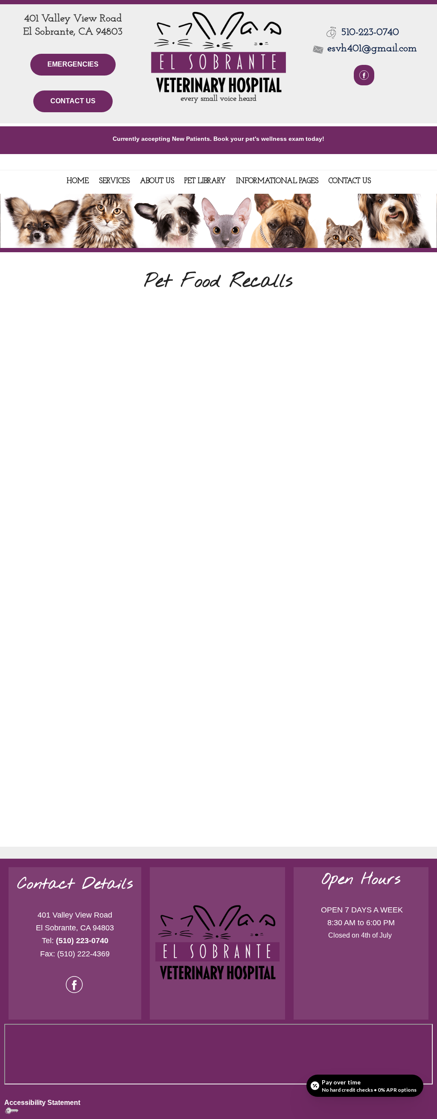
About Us (157, 181)
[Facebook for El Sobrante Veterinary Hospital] (364, 75)
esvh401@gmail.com (370, 49)
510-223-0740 (370, 32)
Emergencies (73, 64)
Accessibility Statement (42, 1102)
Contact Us (73, 101)
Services (114, 181)
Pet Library (205, 181)
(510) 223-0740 (82, 940)
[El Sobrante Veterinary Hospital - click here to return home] (218, 51)
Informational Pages (277, 181)
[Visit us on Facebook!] (74, 984)
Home (78, 181)
